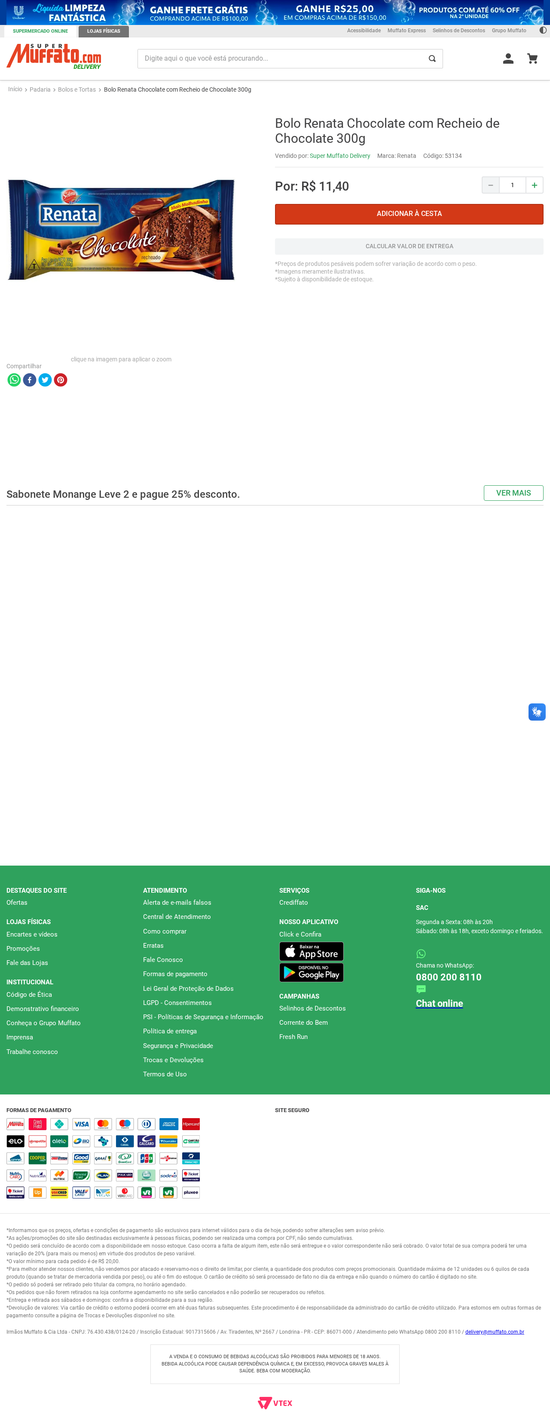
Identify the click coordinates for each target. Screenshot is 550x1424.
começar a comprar (275, 111)
